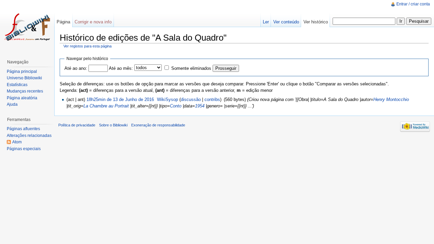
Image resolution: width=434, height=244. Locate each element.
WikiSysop (167, 99)
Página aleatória (22, 98)
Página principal (22, 71)
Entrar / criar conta (413, 4)
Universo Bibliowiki (24, 78)
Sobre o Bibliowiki (113, 125)
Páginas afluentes (23, 128)
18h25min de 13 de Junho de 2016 (120, 99)
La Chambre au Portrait (106, 105)
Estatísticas (17, 84)
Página (63, 21)
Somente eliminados (191, 68)
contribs (212, 99)
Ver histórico (315, 21)
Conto (175, 105)
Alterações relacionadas (29, 135)
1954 (199, 105)
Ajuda (12, 104)
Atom (17, 142)
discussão (191, 99)
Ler (266, 21)
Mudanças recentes (25, 91)
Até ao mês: (121, 68)
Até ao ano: (75, 68)
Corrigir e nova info (93, 21)
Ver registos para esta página (87, 46)
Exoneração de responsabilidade (158, 125)
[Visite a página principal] (27, 27)
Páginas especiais (24, 148)
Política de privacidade (76, 125)
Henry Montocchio (391, 99)
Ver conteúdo (286, 21)
